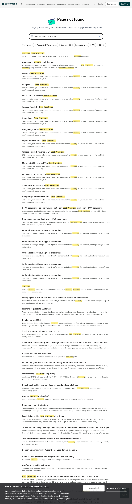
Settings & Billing (74, 4)
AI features (41, 4)
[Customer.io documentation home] (10, 4)
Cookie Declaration (49, 496)
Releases (85, 4)
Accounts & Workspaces (47, 45)
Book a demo (112, 4)
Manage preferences (116, 488)
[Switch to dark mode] (22, 4)
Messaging (51, 4)
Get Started (27, 45)
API (93, 45)
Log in (100, 4)
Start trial (124, 4)
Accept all (94, 488)
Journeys (66, 45)
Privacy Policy (29, 496)
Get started (30, 4)
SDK (101, 45)
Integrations (61, 4)
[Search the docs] (94, 4)
